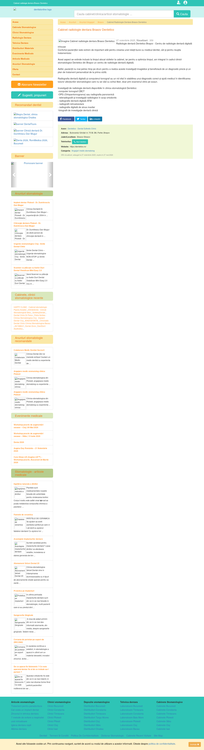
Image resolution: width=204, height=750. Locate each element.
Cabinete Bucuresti (166, 706)
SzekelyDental (39, 312)
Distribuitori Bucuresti (94, 706)
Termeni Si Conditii (59, 735)
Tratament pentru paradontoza (26, 706)
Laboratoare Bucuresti (131, 706)
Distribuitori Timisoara (95, 713)
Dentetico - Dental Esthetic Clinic (82, 128)
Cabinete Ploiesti (165, 717)
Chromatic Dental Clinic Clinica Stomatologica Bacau (32, 322)
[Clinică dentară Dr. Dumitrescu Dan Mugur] (32, 132)
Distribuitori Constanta (95, 709)
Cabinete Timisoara (166, 713)
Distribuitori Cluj (92, 721)
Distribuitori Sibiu (92, 725)
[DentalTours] (32, 124)
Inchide (193, 744)
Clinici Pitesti (53, 721)
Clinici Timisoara (55, 713)
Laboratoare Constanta (132, 713)
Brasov (101, 22)
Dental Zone (30, 326)
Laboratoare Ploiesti (130, 721)
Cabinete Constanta (167, 709)
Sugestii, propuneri (33, 95)
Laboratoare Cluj (128, 725)
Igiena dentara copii (21, 725)
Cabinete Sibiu (164, 721)
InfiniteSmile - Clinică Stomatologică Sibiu (30, 311)
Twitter (83, 119)
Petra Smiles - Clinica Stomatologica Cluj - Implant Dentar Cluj (30, 318)
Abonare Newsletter (34, 84)
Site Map (158, 735)
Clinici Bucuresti (55, 706)
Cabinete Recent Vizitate (138, 735)
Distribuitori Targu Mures (96, 717)
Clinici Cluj (52, 725)
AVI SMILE (19, 326)
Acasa (63, 22)
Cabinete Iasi (163, 728)
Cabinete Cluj (163, 725)
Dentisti (43, 735)
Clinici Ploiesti (54, 717)
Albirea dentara (19, 728)
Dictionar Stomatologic (112, 735)
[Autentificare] (185, 3)
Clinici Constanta (55, 709)
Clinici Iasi (52, 728)
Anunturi (72, 22)
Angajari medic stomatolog (83, 150)
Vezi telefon (81, 141)
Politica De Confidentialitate (85, 735)
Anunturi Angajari (87, 22)
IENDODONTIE (31, 320)
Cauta (183, 14)
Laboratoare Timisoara (131, 709)
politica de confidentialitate (162, 743)
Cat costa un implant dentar (25, 709)
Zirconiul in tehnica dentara (25, 713)
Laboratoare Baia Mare (132, 717)
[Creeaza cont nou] (179, 3)
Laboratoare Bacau (130, 728)
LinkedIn (96, 119)
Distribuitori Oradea (93, 728)
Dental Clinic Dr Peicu (23, 315)
